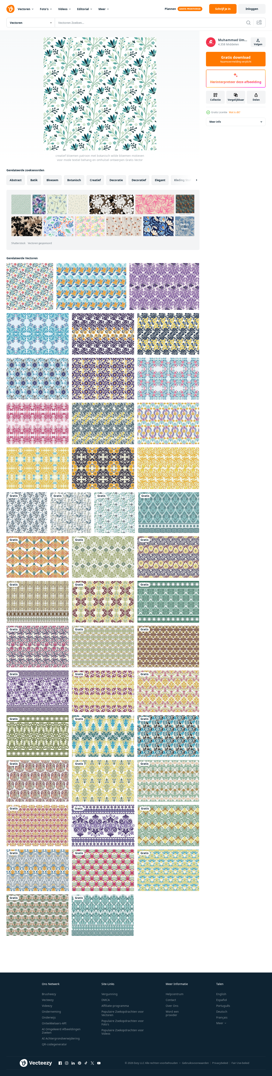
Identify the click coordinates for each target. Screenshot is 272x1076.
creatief (95, 180)
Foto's (44, 9)
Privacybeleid (220, 1063)
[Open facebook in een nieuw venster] (60, 1063)
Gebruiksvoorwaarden (195, 1063)
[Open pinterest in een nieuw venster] (79, 1063)
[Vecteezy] (10, 9)
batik (34, 180)
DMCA (105, 1000)
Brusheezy (49, 994)
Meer (101, 9)
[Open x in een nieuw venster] (92, 1063)
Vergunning (109, 994)
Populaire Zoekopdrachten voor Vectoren (122, 1013)
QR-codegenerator (54, 1044)
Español (221, 1000)
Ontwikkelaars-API (54, 1023)
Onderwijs (49, 1017)
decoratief (139, 180)
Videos (62, 9)
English (221, 994)
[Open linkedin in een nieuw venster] (73, 1063)
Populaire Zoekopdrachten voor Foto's (122, 1022)
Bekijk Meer (184, 226)
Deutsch (221, 1011)
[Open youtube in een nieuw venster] (98, 1063)
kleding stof (182, 180)
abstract (16, 180)
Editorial (83, 9)
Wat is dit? (234, 112)
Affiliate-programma (115, 1006)
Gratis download (235, 59)
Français (222, 1017)
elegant (160, 180)
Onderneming (51, 1011)
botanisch (74, 180)
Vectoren (24, 9)
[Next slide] (193, 180)
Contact (171, 1000)
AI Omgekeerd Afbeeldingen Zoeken (61, 1030)
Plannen (170, 9)
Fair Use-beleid (240, 1063)
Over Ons (172, 1006)
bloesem (52, 180)
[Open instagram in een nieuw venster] (66, 1063)
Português (223, 1006)
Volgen (258, 44)
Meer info (215, 121)
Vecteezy (48, 1000)
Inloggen (252, 9)
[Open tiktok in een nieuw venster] (86, 1063)
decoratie (116, 180)
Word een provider (172, 1013)
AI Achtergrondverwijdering (61, 1038)
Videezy (47, 1006)
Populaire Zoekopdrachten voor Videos (122, 1031)
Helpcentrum (174, 994)
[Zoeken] (248, 22)
